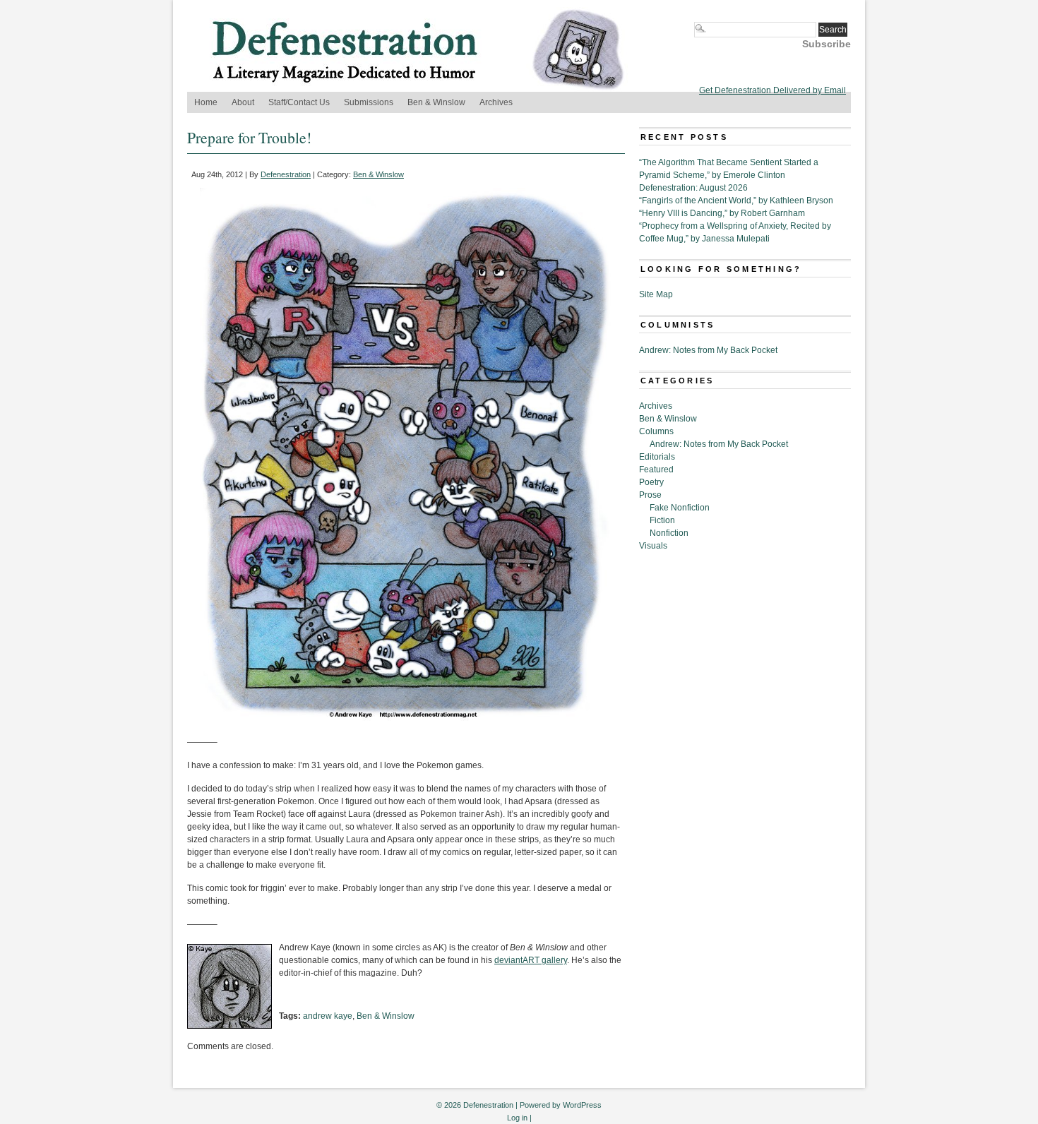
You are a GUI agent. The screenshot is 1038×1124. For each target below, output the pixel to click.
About (243, 102)
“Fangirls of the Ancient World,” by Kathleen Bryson (736, 200)
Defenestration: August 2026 (693, 188)
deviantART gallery (530, 960)
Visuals (653, 546)
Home (205, 102)
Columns (656, 431)
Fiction (662, 520)
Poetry (651, 482)
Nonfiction (669, 533)
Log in (517, 1117)
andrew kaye (327, 1016)
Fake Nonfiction (680, 508)
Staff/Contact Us (299, 102)
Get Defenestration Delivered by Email (772, 90)
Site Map (656, 294)
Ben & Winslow (436, 102)
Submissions (368, 102)
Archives (496, 102)
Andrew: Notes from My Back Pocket (708, 350)
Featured (656, 469)
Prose (650, 495)
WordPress (582, 1105)
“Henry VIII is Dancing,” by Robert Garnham (722, 213)
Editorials (657, 457)
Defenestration (286, 174)
